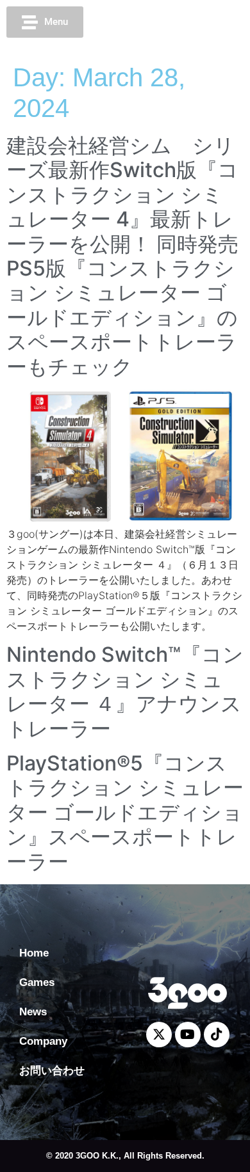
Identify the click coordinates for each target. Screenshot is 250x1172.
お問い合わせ (52, 1071)
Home (34, 953)
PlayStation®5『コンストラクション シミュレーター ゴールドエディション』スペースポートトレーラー (125, 812)
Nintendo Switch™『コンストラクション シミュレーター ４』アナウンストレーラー (125, 691)
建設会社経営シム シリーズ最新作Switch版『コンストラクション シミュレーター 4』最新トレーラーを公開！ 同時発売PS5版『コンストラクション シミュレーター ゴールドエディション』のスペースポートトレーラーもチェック (122, 256)
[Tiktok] (213, 22)
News (33, 1012)
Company (43, 1041)
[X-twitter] (166, 22)
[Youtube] (189, 22)
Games (36, 982)
